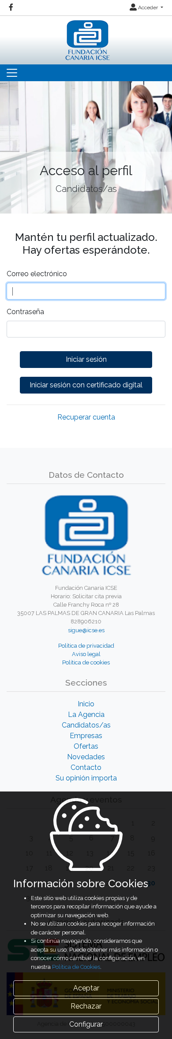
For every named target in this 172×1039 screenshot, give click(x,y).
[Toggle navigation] (12, 72)
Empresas (86, 735)
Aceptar (86, 988)
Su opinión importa (86, 778)
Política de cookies (86, 662)
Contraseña (25, 312)
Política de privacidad (86, 645)
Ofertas (86, 746)
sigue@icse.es (86, 630)
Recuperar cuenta (86, 417)
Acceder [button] (148, 7)
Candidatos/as (86, 725)
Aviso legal (86, 654)
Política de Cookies (76, 967)
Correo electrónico (37, 274)
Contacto (86, 767)
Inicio (86, 704)
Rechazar (86, 1006)
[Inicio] (86, 38)
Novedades (86, 757)
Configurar (86, 1024)
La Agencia (86, 714)
